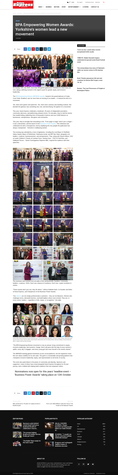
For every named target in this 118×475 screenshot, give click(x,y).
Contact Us (95, 7)
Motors (56, 7)
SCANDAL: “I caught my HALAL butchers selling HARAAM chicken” (63, 436)
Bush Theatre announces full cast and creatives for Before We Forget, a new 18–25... (89, 80)
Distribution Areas (89, 2)
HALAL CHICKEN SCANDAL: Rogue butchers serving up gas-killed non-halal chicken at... (63, 426)
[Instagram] (83, 464)
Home (14, 13)
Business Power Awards (48, 124)
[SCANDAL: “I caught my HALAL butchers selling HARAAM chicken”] (49, 436)
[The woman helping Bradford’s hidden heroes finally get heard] (17, 435)
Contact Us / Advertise (89, 473)
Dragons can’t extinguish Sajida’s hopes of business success (63, 444)
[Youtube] (93, 464)
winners (18, 296)
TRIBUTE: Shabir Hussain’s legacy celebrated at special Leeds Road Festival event (91, 60)
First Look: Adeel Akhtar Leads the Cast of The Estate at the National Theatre (59, 404)
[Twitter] (88, 464)
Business (49, 7)
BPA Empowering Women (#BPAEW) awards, (30, 96)
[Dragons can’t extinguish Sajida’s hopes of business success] (49, 444)
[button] (104, 2)
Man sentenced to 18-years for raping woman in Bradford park (26, 404)
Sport (64, 7)
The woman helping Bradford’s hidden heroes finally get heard (32, 434)
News (40, 7)
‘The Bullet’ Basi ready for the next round (32, 441)
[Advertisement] (43, 380)
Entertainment (73, 7)
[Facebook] (79, 464)
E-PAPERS (86, 7)
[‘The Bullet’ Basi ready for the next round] (17, 443)
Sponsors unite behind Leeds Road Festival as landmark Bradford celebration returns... (31, 425)
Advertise (97, 2)
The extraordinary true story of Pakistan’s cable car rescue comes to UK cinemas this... (91, 70)
